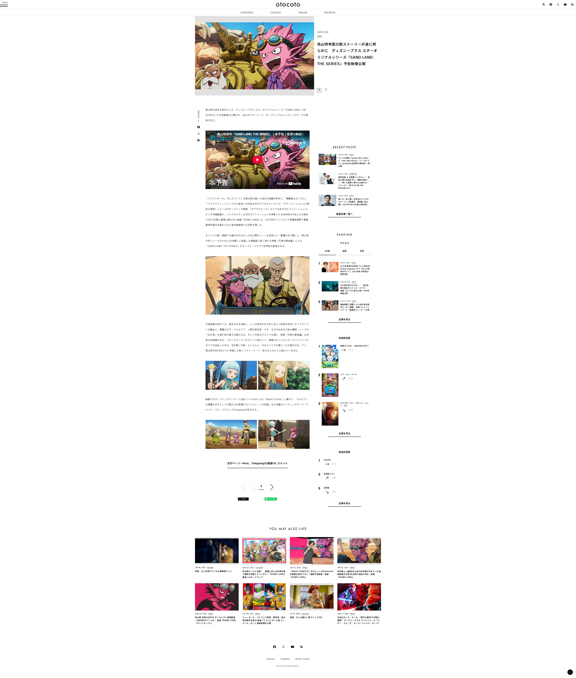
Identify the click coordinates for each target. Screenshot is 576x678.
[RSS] (572, 4)
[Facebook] (550, 4)
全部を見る (344, 320)
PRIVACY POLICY (302, 659)
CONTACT (270, 659)
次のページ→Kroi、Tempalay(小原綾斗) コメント (257, 463)
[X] (558, 4)
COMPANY (285, 659)
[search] (543, 4)
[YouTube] (565, 4)
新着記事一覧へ (344, 214)
